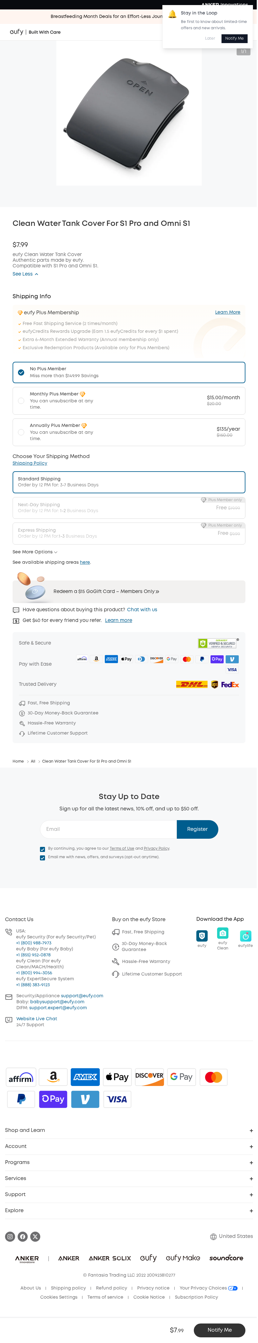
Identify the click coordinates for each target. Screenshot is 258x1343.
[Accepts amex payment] (85, 1077)
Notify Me (234, 38)
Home (18, 761)
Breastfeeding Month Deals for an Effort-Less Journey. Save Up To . (129, 17)
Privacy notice (153, 1288)
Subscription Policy (196, 1297)
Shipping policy (68, 1288)
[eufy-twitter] (35, 1237)
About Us (30, 1288)
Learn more (118, 620)
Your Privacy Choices (204, 1288)
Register (197, 829)
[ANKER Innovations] (224, 5)
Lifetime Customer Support (152, 974)
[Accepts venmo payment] (85, 1099)
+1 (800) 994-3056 (34, 973)
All (33, 761)
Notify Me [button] (220, 1330)
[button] (26, 274)
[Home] (35, 32)
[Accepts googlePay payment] (181, 1077)
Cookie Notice (149, 1297)
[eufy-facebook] (23, 1237)
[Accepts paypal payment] (21, 1099)
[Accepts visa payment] (117, 1099)
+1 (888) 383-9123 (33, 985)
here (85, 562)
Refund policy (111, 1288)
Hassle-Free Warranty (146, 962)
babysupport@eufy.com (57, 1002)
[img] (21, 1077)
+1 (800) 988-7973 (33, 943)
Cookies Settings (58, 1297)
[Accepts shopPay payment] (53, 1099)
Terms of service (105, 1297)
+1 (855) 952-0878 (33, 955)
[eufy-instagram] (10, 1237)
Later (210, 38)
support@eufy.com (82, 996)
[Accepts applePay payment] (117, 1077)
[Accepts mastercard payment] (213, 1077)
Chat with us (142, 610)
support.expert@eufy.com (58, 1008)
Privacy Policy (156, 848)
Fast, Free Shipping (143, 932)
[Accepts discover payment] (149, 1077)
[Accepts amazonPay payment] (53, 1077)
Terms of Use (122, 848)
